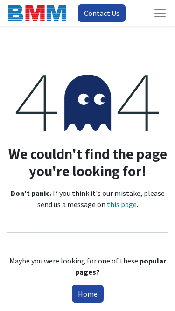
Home (88, 293)
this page (122, 204)
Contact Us (101, 13)
